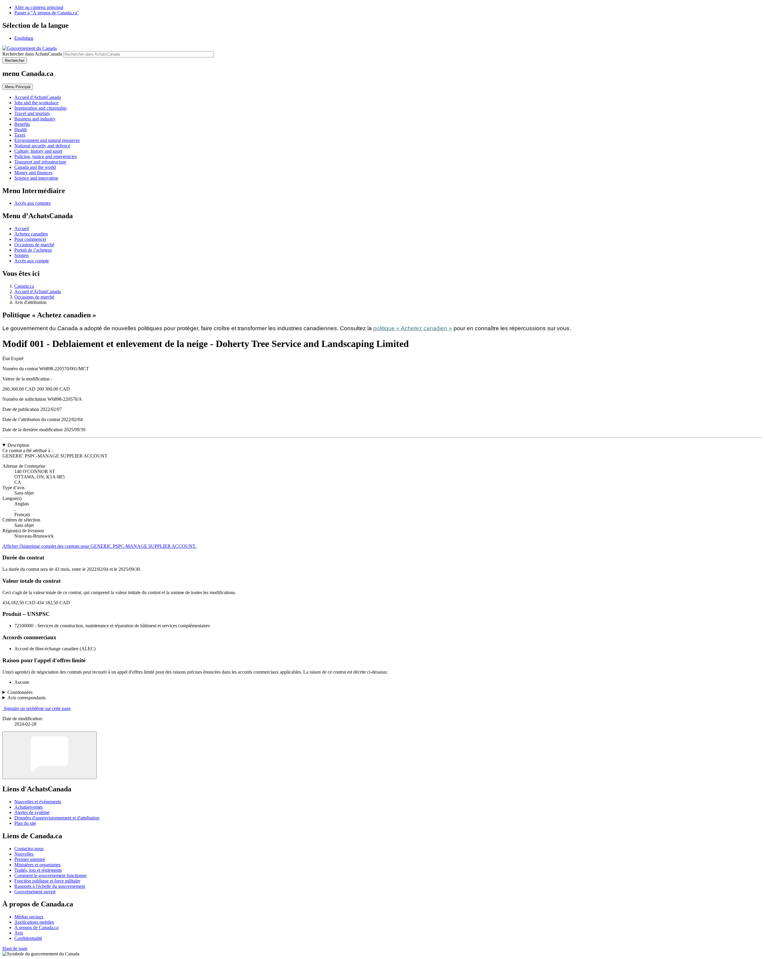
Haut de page (14, 948)
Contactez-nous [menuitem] (29, 848)
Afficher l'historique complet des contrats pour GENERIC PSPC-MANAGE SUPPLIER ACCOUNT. (99, 546)
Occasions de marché (34, 244)
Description (18, 445)
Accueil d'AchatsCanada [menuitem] (37, 97)
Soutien (21, 255)
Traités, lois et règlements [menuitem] (38, 870)
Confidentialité (28, 938)
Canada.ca (24, 286)
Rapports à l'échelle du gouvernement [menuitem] (49, 886)
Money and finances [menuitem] (33, 172)
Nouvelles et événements (37, 801)
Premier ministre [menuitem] (29, 859)
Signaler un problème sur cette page (37, 708)
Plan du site (25, 823)
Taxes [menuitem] (19, 134)
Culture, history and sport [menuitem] (38, 151)
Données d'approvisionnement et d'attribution (56, 817)
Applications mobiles (34, 922)
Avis (18, 932)
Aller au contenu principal (38, 7)
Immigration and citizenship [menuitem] (40, 108)
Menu (17, 87)
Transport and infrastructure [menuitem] (40, 161)
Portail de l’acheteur (33, 250)
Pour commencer (30, 239)
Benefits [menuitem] (22, 124)
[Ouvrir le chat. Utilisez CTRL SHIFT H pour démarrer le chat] (49, 755)
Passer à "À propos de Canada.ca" (46, 12)
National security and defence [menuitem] (42, 145)
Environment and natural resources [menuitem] (47, 140)
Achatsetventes (28, 807)
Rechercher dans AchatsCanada (32, 53)
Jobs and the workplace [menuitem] (36, 102)
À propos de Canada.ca (36, 927)
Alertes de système (32, 812)
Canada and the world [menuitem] (35, 167)
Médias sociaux (29, 916)
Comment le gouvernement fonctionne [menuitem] (50, 875)
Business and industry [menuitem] (35, 118)
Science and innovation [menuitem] (36, 178)
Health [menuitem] (20, 129)
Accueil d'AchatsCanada (37, 291)
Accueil (21, 228)
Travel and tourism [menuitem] (32, 113)
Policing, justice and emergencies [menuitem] (45, 156)
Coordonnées (20, 692)
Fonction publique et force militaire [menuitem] (47, 880)
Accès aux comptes (32, 203)
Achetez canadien (31, 233)
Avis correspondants (26, 697)
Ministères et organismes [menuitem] (37, 864)
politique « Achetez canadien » (412, 328)
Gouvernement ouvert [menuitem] (35, 891)
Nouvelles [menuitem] (23, 853)
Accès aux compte (31, 260)
